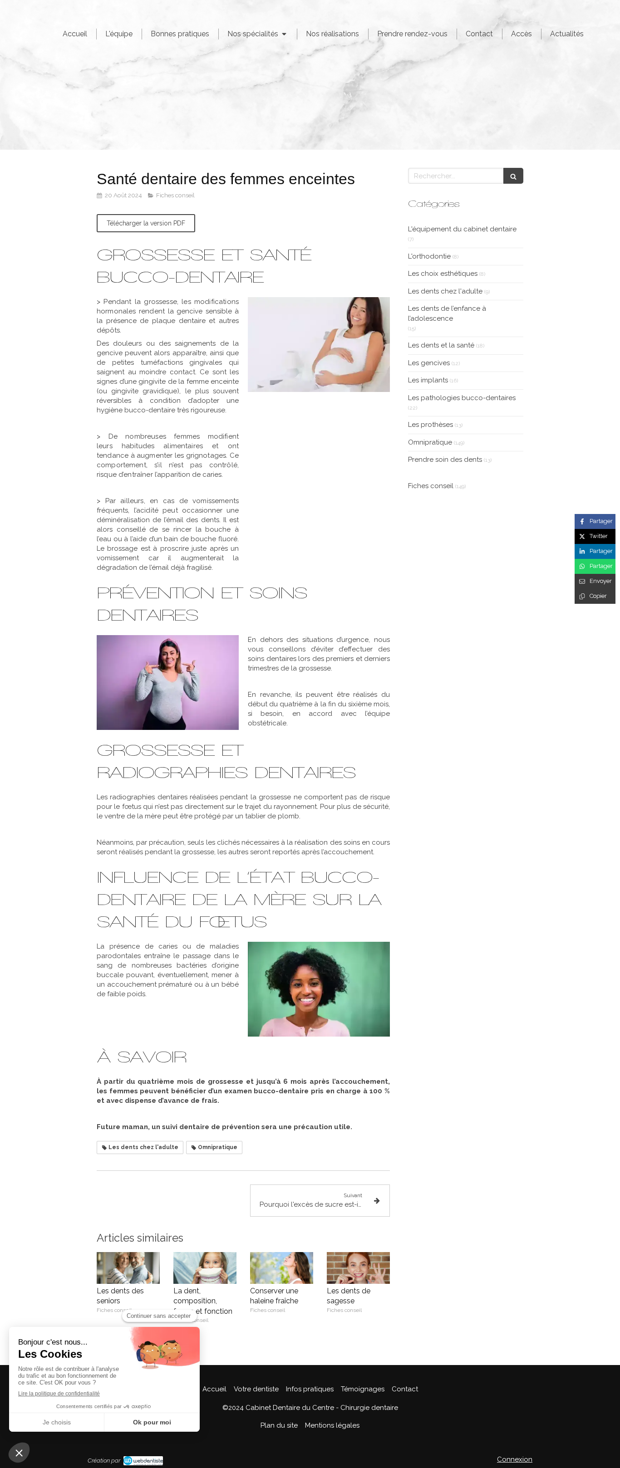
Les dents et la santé (441, 345)
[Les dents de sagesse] (358, 1268)
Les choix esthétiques (442, 273)
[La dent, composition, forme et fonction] (204, 1268)
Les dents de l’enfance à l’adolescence (447, 313)
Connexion (514, 1459)
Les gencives (429, 363)
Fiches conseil (430, 486)
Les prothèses (430, 425)
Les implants (428, 380)
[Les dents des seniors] (128, 1268)
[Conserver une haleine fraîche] (281, 1268)
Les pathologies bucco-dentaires (462, 398)
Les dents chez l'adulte (445, 291)
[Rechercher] (513, 176)
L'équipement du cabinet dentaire (462, 229)
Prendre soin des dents (445, 459)
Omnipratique (430, 442)
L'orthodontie (429, 256)
